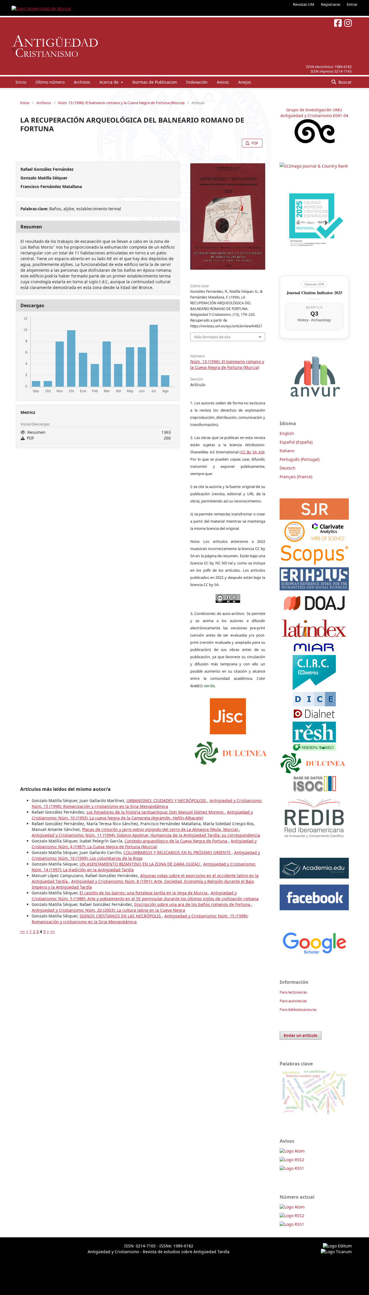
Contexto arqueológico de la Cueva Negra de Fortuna (176, 841)
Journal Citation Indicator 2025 (314, 293)
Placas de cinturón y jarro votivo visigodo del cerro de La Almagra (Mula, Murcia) (160, 829)
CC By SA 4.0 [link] (252, 452)
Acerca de (109, 82)
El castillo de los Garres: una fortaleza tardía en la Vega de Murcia (144, 893)
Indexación (197, 82)
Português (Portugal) (299, 459)
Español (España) (296, 442)
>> (52, 931)
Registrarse (330, 4)
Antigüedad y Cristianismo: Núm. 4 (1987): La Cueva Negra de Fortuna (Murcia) (144, 843)
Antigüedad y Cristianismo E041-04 (314, 115)
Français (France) (296, 476)
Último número (50, 82)
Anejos (244, 82)
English (287, 433)
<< (22, 931)
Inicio (21, 82)
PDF (254, 143)
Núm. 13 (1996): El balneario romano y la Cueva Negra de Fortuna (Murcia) (121, 102)
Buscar (344, 82)
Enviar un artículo (300, 1035)
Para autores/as (293, 1000)
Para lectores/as (293, 992)
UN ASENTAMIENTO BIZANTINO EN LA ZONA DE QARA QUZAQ (140, 864)
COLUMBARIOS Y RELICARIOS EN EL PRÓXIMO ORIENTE (177, 852)
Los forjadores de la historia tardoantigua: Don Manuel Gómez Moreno (155, 812)
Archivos (82, 82)
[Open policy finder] (228, 714)
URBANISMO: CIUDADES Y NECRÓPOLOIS (167, 800)
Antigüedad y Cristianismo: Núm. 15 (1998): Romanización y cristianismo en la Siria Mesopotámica (147, 803)
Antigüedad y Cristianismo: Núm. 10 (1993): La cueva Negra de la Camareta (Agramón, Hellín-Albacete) (142, 815)
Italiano (287, 450)
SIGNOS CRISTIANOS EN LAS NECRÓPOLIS (121, 916)
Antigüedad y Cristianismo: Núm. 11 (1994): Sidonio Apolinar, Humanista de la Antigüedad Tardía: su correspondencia (146, 835)
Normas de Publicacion (154, 82)
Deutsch (287, 468)
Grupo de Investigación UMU (314, 109)
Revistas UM (303, 4)
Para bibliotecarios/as (298, 1009)
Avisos (223, 82)
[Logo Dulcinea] (230, 751)
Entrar (352, 4)
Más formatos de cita (212, 336)
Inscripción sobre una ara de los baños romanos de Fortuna (192, 904)
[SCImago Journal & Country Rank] (314, 166)
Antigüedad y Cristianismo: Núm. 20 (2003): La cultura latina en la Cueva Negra (108, 910)
